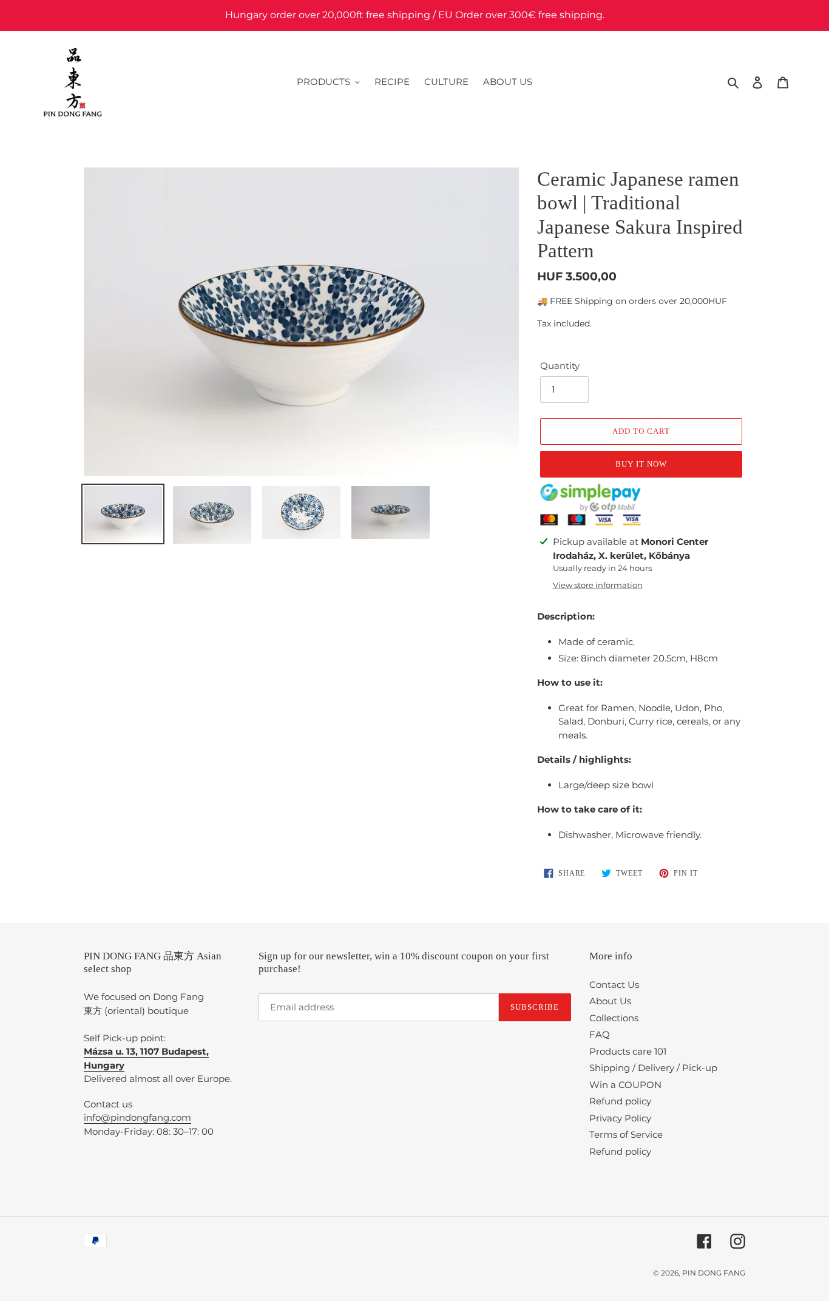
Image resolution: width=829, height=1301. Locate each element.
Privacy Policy (620, 1118)
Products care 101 (627, 1051)
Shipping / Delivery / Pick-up (653, 1067)
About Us (610, 1001)
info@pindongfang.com (137, 1117)
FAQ (599, 1034)
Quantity (560, 365)
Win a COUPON (625, 1084)
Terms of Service (626, 1134)
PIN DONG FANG (713, 1272)
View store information (598, 585)
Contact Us (614, 984)
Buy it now (641, 463)
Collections (613, 1018)
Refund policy (620, 1101)
